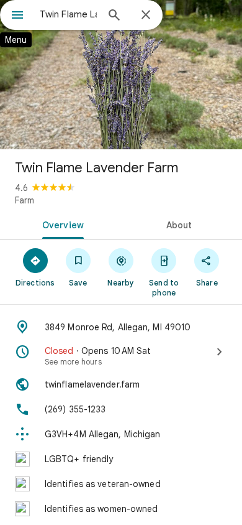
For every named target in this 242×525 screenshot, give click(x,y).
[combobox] (68, 14)
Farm (24, 200)
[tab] (60, 224)
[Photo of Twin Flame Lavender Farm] (121, 74)
